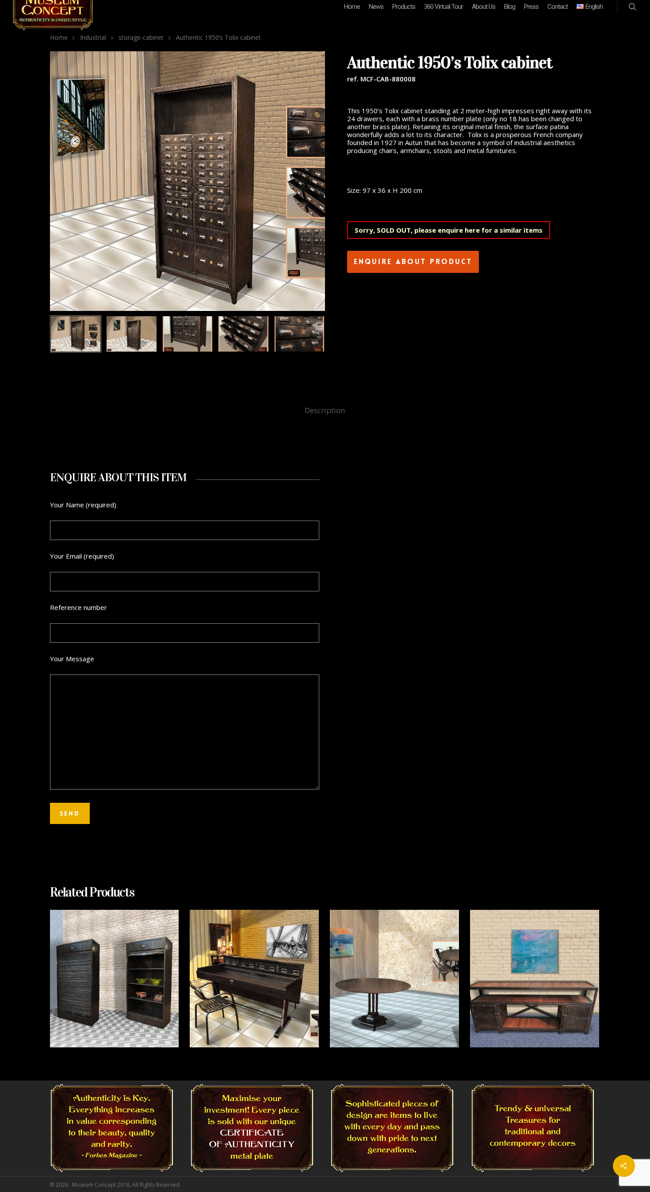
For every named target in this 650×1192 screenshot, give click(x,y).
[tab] (325, 410)
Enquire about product (413, 261)
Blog (509, 6)
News (376, 6)
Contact (557, 6)
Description (325, 410)
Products (403, 6)
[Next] (308, 334)
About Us (483, 6)
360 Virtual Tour (443, 6)
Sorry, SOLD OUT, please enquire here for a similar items (449, 230)
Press (531, 6)
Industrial (93, 37)
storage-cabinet (141, 37)
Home (352, 6)
